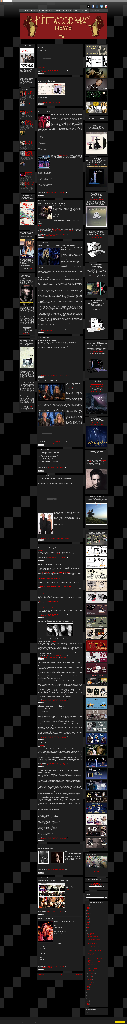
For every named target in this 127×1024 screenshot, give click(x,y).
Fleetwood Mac (46, 193)
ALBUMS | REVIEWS (85, 10)
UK (29, 333)
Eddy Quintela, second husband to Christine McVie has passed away (29, 103)
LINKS (102, 10)
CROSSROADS (69, 10)
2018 (88, 916)
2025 (88, 905)
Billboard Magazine (41, 714)
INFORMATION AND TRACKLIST (96, 384)
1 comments (61, 192)
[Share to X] (41, 73)
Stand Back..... (43, 48)
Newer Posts (41, 974)
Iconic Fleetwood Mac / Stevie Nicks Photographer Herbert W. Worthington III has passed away (29, 184)
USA (28, 333)
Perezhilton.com (41, 550)
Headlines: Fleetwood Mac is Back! (50, 564)
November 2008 (91, 970)
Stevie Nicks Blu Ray (45, 112)
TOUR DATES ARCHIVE (94, 10)
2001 (88, 990)
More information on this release (96, 279)
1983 (88, 1000)
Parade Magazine (70, 933)
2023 (88, 908)
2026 (88, 904)
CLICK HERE (58, 553)
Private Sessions (52, 912)
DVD (42, 193)
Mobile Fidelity (94, 164)
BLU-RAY (97, 422)
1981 (88, 1001)
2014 (88, 922)
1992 (88, 998)
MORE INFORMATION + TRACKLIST (96, 424)
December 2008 (91, 933)
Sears (69, 123)
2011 (88, 927)
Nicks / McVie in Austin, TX (47, 848)
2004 (88, 989)
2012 (88, 925)
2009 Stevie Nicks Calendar (47, 81)
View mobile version (60, 976)
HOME (21, 10)
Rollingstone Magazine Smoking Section (68, 251)
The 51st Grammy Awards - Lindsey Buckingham (54, 478)
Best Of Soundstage (63, 155)
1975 (88, 1004)
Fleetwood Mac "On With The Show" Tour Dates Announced (29, 142)
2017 (88, 918)
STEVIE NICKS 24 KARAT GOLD (48, 10)
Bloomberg (40, 225)
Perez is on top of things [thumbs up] (50, 548)
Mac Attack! (42, 743)
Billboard (56, 520)
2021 (88, 911)
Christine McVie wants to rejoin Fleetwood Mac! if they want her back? (29, 93)
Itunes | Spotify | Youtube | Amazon (96, 386)
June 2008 (90, 978)
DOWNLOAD (68, 889)
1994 (88, 995)
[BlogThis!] (39, 73)
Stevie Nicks (43, 71)
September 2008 (91, 973)
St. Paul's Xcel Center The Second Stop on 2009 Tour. (56, 621)
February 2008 (91, 984)
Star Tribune (53, 641)
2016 (88, 919)
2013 (88, 924)
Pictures (47, 871)
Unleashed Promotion (65, 375)
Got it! (120, 1022)
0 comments (61, 100)
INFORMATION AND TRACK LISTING (96, 199)
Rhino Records (95, 275)
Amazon (30, 268)
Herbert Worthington (44, 102)
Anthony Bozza (25, 279)
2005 (88, 987)
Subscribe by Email (92, 887)
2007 (88, 986)
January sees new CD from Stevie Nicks (51, 203)
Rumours (49, 657)
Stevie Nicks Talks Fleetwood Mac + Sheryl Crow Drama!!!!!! (58, 245)
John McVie (43, 871)
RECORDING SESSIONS (35, 10)
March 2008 (90, 982)
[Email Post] (67, 70)
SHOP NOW (27, 200)
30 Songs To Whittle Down (47, 340)
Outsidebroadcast (41, 67)
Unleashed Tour (59, 469)
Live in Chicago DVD (53, 193)
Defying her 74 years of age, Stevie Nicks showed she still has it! (29, 173)
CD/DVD (92, 422)
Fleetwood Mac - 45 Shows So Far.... (50, 381)
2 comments (62, 70)
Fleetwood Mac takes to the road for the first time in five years (59, 663)
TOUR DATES (26, 10)
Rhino (94, 353)
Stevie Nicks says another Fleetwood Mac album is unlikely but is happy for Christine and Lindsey (29, 122)
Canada (25, 333)
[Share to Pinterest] (43, 73)
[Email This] (38, 73)
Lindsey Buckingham (51, 375)
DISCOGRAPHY (76, 10)
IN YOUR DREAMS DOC (59, 10)
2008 (88, 932)
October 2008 (90, 971)
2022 (88, 910)
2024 (88, 907)
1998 (88, 992)
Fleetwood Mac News (23, 3)
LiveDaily (46, 665)
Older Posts (79, 974)
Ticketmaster (45, 455)
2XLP (101, 422)
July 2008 (90, 976)
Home (60, 974)
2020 (88, 913)
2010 (88, 928)
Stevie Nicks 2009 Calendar (54, 102)
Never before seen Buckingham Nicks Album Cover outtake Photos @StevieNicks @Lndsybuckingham (29, 153)
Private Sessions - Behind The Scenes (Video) (53, 880)
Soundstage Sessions (67, 193)
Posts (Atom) (62, 982)
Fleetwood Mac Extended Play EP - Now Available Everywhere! (28, 112)
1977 (88, 1003)
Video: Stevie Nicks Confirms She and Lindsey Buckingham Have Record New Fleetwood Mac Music (29, 164)
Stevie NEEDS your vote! (46, 918)
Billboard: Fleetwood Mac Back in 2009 (51, 706)
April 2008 (90, 981)
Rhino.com (97, 235)
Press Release (26, 85)
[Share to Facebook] (42, 73)
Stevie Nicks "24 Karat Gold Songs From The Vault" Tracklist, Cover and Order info (29, 132)
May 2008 (90, 979)
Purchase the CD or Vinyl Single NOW (96, 391)
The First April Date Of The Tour (48, 453)
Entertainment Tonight (70, 387)
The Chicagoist (41, 745)
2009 (88, 930)
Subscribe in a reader (100, 887)
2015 (88, 921)
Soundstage (60, 193)
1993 (88, 997)
